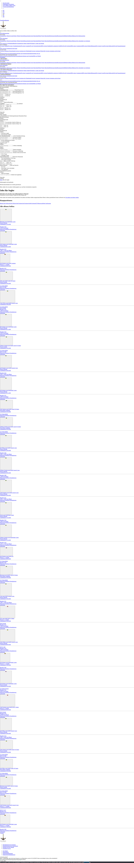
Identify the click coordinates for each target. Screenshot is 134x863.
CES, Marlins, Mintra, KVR (9, 5)
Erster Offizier (6, 35)
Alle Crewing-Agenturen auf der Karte (51, 51)
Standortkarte (6, 852)
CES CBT (7, 43)
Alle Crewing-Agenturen (5, 48)
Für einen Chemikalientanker (14, 46)
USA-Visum (4, 154)
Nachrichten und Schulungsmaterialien (23, 53)
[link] (8, 30)
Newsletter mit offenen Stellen (72, 197)
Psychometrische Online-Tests (22, 43)
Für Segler (2, 84)
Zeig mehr (2, 112)
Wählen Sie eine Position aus (19, 195)
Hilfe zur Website (37, 56)
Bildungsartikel (3, 56)
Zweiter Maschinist (34, 35)
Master (1, 203)
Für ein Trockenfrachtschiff (36, 46)
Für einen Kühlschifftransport (89, 46)
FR (3, 15)
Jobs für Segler (6, 3)
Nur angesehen (4, 169)
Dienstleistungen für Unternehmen (10, 846)
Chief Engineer (19, 203)
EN (3, 11)
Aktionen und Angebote (27, 56)
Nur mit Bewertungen (6, 159)
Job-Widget (5, 851)
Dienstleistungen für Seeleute (9, 844)
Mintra (14, 43)
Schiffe (13, 53)
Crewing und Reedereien (8, 6)
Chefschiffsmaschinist (25, 35)
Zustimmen (86, 862)
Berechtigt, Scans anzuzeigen (7, 168)
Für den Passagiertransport (119, 46)
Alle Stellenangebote (4, 33)
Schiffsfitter (64, 35)
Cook (46, 203)
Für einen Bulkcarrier (109, 46)
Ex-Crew (3, 166)
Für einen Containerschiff (77, 46)
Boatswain (40, 203)
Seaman (49, 203)
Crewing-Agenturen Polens (37, 51)
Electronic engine (5, 133)
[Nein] (89, 862)
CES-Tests (2, 43)
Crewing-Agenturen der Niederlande (23, 51)
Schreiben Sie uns (36, 53)
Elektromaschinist (53, 35)
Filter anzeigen (3, 114)
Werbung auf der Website (8, 847)
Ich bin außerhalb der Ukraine (8, 140)
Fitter (44, 203)
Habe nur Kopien (5, 173)
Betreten (7, 20)
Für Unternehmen (9, 84)
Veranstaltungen (18, 56)
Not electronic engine (6, 134)
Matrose (74, 35)
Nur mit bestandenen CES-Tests (8, 158)
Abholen (2, 113)
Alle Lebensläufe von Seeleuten (83, 41)
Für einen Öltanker (4, 46)
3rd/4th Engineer (32, 203)
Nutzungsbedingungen (8, 853)
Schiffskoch (69, 35)
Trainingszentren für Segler (6, 53)
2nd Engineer (25, 203)
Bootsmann (59, 35)
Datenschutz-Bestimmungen (9, 854)
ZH (3, 16)
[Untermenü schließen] (0, 32)
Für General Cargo (100, 46)
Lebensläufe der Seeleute (8, 4)
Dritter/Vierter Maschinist (43, 35)
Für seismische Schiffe (56, 46)
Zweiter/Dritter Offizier (15, 35)
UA (3, 13)
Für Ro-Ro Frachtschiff (66, 46)
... (3, 8)
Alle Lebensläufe (4, 38)
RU (3, 10)
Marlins (11, 43)
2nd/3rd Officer (12, 203)
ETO (37, 203)
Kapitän (1, 35)
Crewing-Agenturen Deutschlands (7, 51)
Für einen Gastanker (25, 46)
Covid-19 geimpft (5, 141)
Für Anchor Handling (47, 46)
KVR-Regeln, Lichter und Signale (36, 43)
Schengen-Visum (5, 155)
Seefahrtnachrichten (11, 56)
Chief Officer (6, 203)
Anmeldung (2, 20)
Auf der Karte (14, 48)
